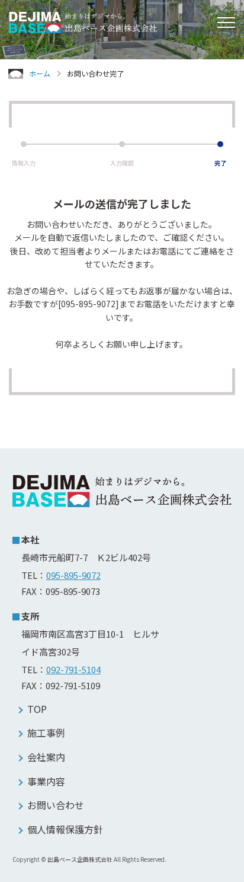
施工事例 (46, 732)
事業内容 (46, 781)
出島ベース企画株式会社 (80, 859)
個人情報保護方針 (65, 829)
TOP (37, 709)
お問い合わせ (55, 805)
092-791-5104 (73, 669)
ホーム (39, 73)
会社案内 (46, 757)
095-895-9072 (73, 575)
